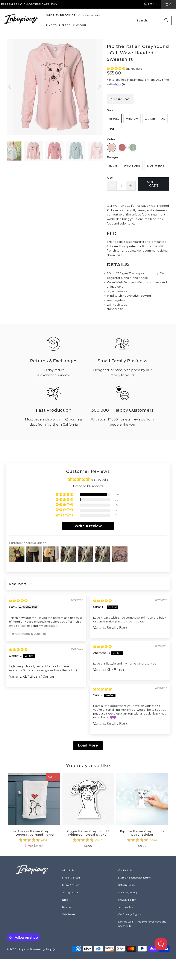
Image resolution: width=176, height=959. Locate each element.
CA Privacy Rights (129, 914)
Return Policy (126, 884)
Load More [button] (88, 745)
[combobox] (152, 20)
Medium (132, 118)
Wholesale (68, 914)
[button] (63, 16)
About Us (68, 870)
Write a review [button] (88, 526)
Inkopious (23, 949)
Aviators (132, 165)
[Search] (166, 20)
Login (153, 4)
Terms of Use (126, 907)
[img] (18, 600)
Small (114, 118)
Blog (65, 899)
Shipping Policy (128, 892)
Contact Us (125, 870)
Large (150, 118)
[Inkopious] (21, 20)
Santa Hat (155, 165)
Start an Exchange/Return (134, 877)
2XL (112, 129)
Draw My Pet (70, 884)
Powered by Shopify (42, 949)
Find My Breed (71, 877)
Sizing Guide (70, 892)
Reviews (67, 907)
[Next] (99, 87)
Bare (113, 165)
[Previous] (9, 87)
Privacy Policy (127, 899)
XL (163, 118)
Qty (110, 177)
